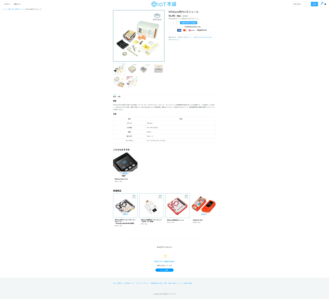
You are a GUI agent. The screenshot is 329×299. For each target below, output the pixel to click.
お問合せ (119, 283)
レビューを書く (164, 270)
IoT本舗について (129, 283)
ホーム (5, 9)
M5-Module (200, 37)
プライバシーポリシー (142, 283)
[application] (11, 4)
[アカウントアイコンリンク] (325, 4)
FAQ (114, 283)
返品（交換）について (175, 283)
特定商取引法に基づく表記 (159, 283)
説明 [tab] (114, 97)
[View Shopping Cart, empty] (321, 4)
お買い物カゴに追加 (189, 23)
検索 (314, 4)
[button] (8, 4)
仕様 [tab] (119, 97)
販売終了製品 (188, 283)
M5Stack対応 (208, 37)
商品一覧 (11, 9)
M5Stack (176, 39)
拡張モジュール (19, 9)
